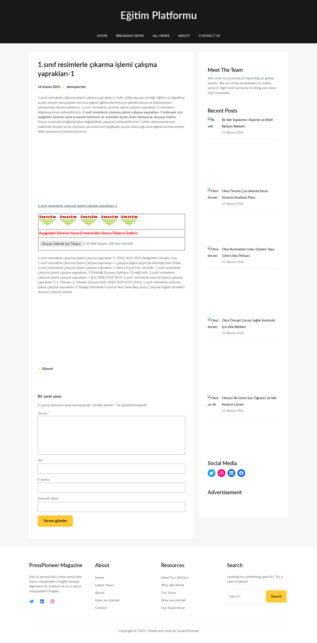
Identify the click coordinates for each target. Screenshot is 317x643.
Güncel (47, 368)
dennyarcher (76, 87)
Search (276, 596)
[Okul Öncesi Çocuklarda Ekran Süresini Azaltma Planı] (213, 217)
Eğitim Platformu (158, 16)
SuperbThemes (188, 631)
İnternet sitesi (48, 498)
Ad (40, 460)
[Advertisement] (111, 166)
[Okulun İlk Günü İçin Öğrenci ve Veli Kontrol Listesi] (213, 424)
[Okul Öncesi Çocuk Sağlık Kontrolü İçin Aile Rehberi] (213, 356)
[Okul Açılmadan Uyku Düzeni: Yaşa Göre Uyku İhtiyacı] (213, 281)
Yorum (44, 413)
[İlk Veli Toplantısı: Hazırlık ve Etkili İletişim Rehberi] (213, 152)
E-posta (43, 479)
